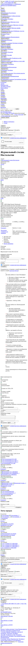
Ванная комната (5, 38)
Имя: (2, 408)
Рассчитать (4, 427)
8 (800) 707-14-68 (9, 1)
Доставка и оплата (5, 86)
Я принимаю (14, 138)
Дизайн (3, 93)
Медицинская (4, 68)
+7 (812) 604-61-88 (8, 2)
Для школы (4, 65)
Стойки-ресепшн (5, 17)
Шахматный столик (6, 486)
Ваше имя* (3, 258)
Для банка (3, 71)
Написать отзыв (5, 255)
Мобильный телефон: (7, 134)
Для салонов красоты (6, 74)
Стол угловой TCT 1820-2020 (8, 547)
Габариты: (3, 414)
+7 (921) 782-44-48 (18, 114)
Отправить (3, 145)
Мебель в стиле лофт (6, 62)
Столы (2, 35)
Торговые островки (5, 44)
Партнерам (3, 99)
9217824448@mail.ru (10, 5)
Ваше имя (4, 560)
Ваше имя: (4, 133)
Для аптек (3, 53)
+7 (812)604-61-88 (5, 603)
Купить (3, 521)
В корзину (3, 228)
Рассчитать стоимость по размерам (4, 232)
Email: (2, 411)
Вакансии (3, 102)
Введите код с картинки (7, 130)
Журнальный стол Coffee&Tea (9, 474)
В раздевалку (4, 14)
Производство (4, 85)
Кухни (18, 630)
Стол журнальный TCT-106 (8, 463)
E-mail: (3, 597)
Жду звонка (4, 565)
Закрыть (3, 125)
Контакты (3, 107)
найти (17, 109)
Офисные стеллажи (6, 26)
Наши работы (4, 88)
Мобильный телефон (7, 562)
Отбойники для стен (6, 32)
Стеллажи (3, 632)
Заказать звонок (5, 117)
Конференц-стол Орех (6, 525)
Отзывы (3, 96)
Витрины (3, 41)
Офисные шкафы (5, 29)
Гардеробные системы (6, 80)
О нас (2, 89)
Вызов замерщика (8, 243)
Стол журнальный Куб (7, 494)
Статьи (3, 106)
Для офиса (3, 20)
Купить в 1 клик (17, 228)
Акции (2, 83)
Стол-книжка (4, 518)
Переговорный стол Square (8, 535)
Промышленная (5, 77)
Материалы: (4, 422)
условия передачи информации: (18, 138)
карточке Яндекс (13, 270)
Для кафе (3, 56)
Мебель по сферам (5, 46)
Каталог (3, 10)
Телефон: (3, 410)
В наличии (3, 82)
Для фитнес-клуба (5, 59)
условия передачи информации (18, 265)
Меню (2, 8)
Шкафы (8, 632)
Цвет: (2, 421)
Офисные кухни (5, 23)
